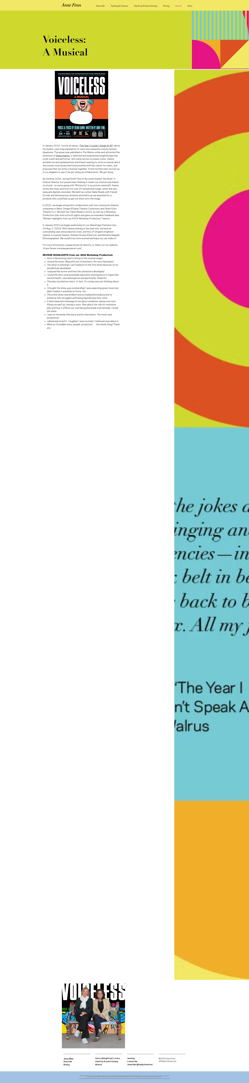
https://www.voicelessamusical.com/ (62, 248)
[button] (68, 1058)
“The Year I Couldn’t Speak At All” (96, 146)
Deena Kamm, (63, 156)
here (169, 1078)
